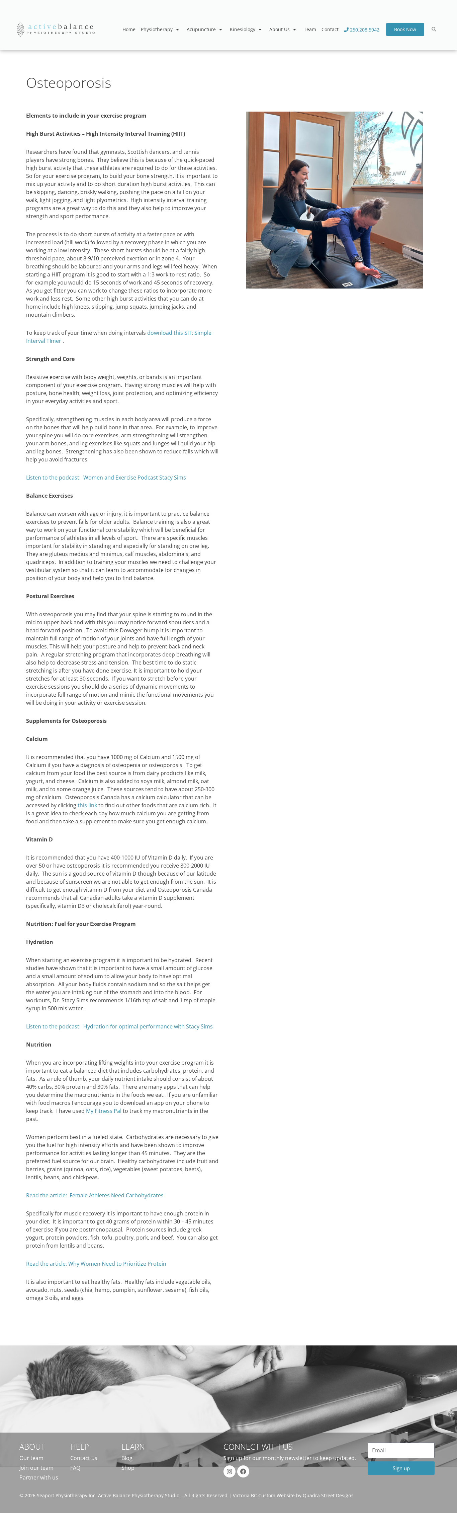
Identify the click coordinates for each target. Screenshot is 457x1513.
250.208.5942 (364, 29)
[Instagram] (229, 1471)
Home (128, 29)
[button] (434, 29)
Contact (330, 29)
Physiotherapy (157, 29)
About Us (279, 29)
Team (310, 29)
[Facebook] (243, 1471)
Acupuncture (201, 29)
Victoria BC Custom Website (264, 1495)
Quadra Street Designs (328, 1495)
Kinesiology (242, 29)
